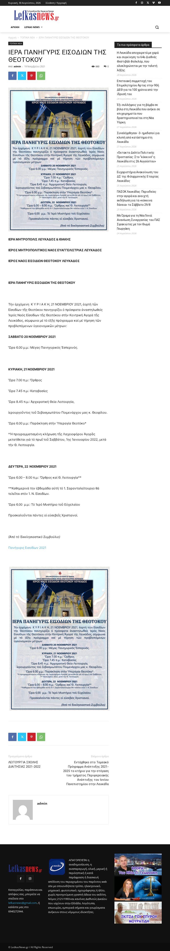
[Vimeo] (153, 3)
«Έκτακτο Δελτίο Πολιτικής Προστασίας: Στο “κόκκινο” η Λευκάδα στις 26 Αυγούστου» (136, 157)
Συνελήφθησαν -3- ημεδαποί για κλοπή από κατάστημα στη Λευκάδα (138, 137)
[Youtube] (159, 3)
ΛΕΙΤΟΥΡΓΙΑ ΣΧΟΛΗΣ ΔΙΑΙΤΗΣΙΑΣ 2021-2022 (24, 764)
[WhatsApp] (41, 76)
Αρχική (12, 37)
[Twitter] (148, 3)
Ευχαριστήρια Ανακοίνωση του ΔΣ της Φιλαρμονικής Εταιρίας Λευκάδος (138, 176)
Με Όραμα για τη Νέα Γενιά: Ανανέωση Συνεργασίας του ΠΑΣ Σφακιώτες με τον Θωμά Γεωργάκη (138, 222)
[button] (157, 27)
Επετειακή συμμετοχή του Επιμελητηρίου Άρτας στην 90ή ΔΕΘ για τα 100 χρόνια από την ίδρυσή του (138, 87)
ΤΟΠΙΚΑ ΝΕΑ (27, 37)
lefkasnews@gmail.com (22, 903)
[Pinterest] (31, 76)
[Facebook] (136, 3)
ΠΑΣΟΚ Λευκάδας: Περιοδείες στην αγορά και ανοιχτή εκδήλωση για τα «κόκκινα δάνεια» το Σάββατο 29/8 (136, 198)
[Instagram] (142, 3)
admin (17, 66)
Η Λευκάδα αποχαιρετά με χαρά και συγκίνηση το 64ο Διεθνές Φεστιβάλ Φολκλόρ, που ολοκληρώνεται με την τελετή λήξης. (138, 61)
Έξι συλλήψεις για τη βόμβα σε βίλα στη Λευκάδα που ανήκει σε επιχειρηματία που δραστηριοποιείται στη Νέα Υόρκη (138, 113)
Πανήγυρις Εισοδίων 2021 (27, 548)
